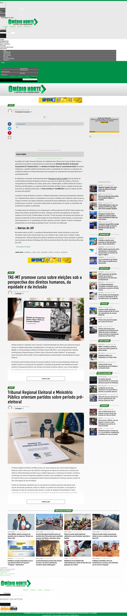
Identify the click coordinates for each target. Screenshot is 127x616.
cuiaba (34, 252)
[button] (2, 2)
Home (2, 40)
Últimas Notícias (12, 15)
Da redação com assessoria (22, 112)
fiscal (38, 252)
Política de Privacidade (12, 11)
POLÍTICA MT (4, 43)
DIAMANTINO (4, 41)
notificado (45, 252)
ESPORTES (3, 49)
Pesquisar (3, 31)
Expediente (24, 68)
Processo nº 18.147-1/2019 (58, 178)
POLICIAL (3, 46)
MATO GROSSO (5, 44)
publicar (57, 252)
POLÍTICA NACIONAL (6, 47)
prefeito (51, 252)
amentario (27, 252)
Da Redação (18, 293)
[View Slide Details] (60, 102)
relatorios (64, 252)
